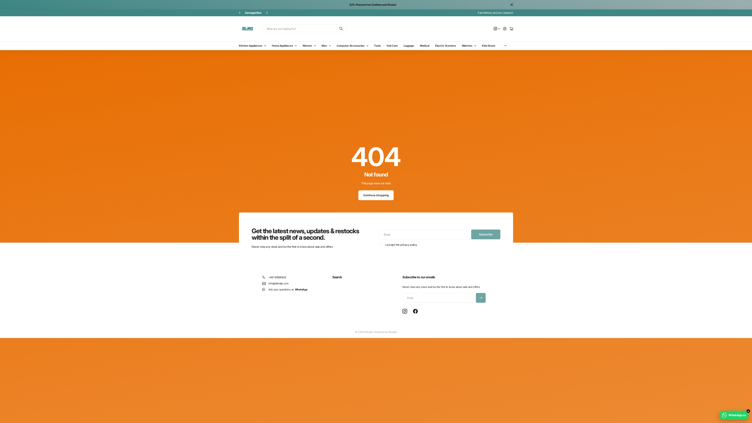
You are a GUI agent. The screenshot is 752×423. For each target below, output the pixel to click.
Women (307, 45)
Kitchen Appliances (250, 45)
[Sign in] (505, 29)
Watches (467, 45)
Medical (424, 45)
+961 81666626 (277, 277)
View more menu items (505, 45)
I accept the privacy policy (401, 244)
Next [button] (276, 13)
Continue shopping (376, 195)
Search (337, 277)
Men (324, 45)
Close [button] (511, 4)
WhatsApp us (737, 415)
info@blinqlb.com (278, 283)
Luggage (409, 45)
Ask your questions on (287, 289)
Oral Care (392, 45)
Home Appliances (282, 45)
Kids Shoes (488, 45)
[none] (239, 13)
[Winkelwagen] (511, 29)
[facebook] (415, 311)
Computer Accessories (350, 45)
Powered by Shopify (385, 332)
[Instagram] (404, 311)
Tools (377, 45)
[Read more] (497, 29)
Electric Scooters (445, 45)
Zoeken (341, 28)
